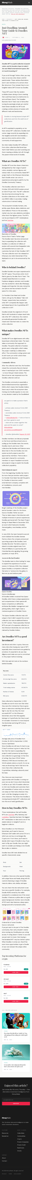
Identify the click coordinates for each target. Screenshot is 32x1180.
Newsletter (5, 1136)
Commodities (21, 1136)
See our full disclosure (17, 14)
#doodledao (8, 427)
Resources (10, 19)
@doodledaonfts (11, 418)
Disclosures (17, 1173)
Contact (4, 1161)
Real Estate (20, 1148)
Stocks (19, 1151)
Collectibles (20, 1133)
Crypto (19, 1139)
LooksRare (5, 817)
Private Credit (21, 1145)
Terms (10, 1173)
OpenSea (10, 220)
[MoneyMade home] (7, 3)
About (4, 1158)
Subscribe (16, 1103)
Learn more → (16, 972)
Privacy (4, 1173)
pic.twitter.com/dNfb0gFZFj (13, 430)
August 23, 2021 (25, 434)
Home (3, 19)
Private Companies (23, 1142)
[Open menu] (29, 2)
